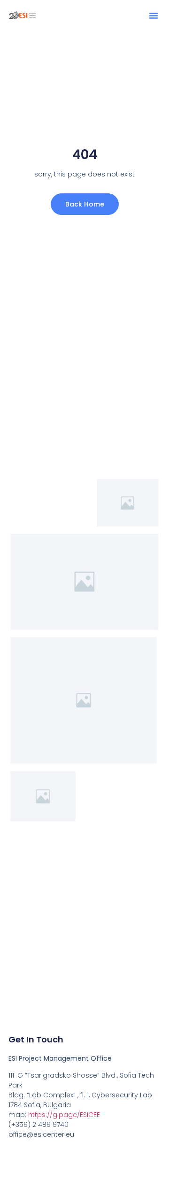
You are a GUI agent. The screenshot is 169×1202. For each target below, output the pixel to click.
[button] (153, 15)
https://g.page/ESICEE (64, 1114)
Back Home (84, 204)
